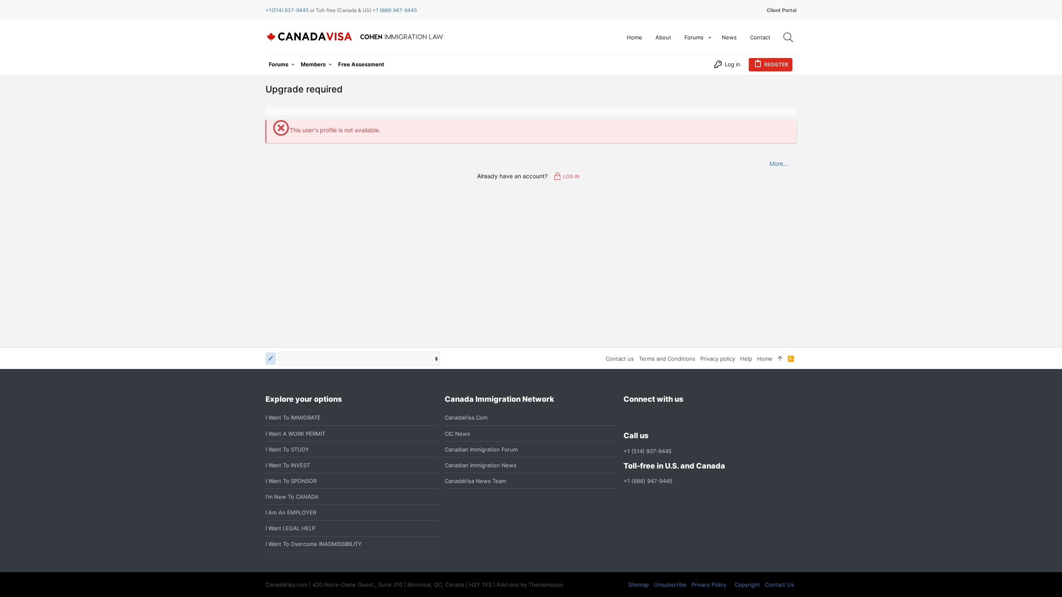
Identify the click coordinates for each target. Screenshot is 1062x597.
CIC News (457, 433)
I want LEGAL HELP (290, 528)
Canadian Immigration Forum (481, 449)
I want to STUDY (287, 449)
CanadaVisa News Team (475, 481)
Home (764, 358)
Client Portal (781, 10)
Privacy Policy (709, 584)
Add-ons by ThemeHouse (530, 584)
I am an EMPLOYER (291, 512)
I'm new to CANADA (292, 496)
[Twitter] (673, 418)
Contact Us (779, 584)
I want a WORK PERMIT (295, 433)
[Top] (780, 358)
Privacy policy (717, 358)
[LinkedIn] (658, 418)
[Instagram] (643, 418)
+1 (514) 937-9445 (648, 451)
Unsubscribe (670, 584)
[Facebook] (628, 418)
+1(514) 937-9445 (287, 10)
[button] (709, 37)
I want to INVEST (288, 465)
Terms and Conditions (667, 358)
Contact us (620, 358)
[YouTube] (688, 418)
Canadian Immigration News (480, 465)
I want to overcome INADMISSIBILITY (314, 544)
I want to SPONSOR (291, 481)
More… (779, 163)
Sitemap (638, 584)
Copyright (747, 584)
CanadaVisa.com (466, 417)
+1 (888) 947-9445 (395, 10)
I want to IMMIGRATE (293, 417)
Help (746, 358)
